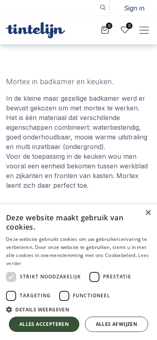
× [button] (148, 213)
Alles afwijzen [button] (117, 324)
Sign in (134, 8)
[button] (102, 7)
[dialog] (78, 272)
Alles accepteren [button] (44, 324)
